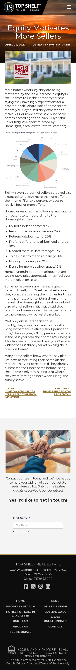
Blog (55, 601)
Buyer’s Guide (55, 612)
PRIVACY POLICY (51, 653)
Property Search (20, 606)
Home (20, 601)
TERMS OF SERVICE (38, 656)
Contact (55, 626)
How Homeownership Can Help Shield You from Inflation (21, 393)
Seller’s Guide (55, 606)
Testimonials (20, 632)
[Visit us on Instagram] (40, 586)
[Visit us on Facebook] (26, 586)
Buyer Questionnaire (55, 619)
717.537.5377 (43, 574)
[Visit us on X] (33, 586)
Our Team (20, 621)
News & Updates (59, 44)
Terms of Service (51, 663)
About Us (20, 626)
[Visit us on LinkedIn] (48, 586)
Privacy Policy (25, 663)
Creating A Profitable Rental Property (57, 391)
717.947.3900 (43, 578)
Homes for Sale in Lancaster (20, 613)
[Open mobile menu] (69, 7)
